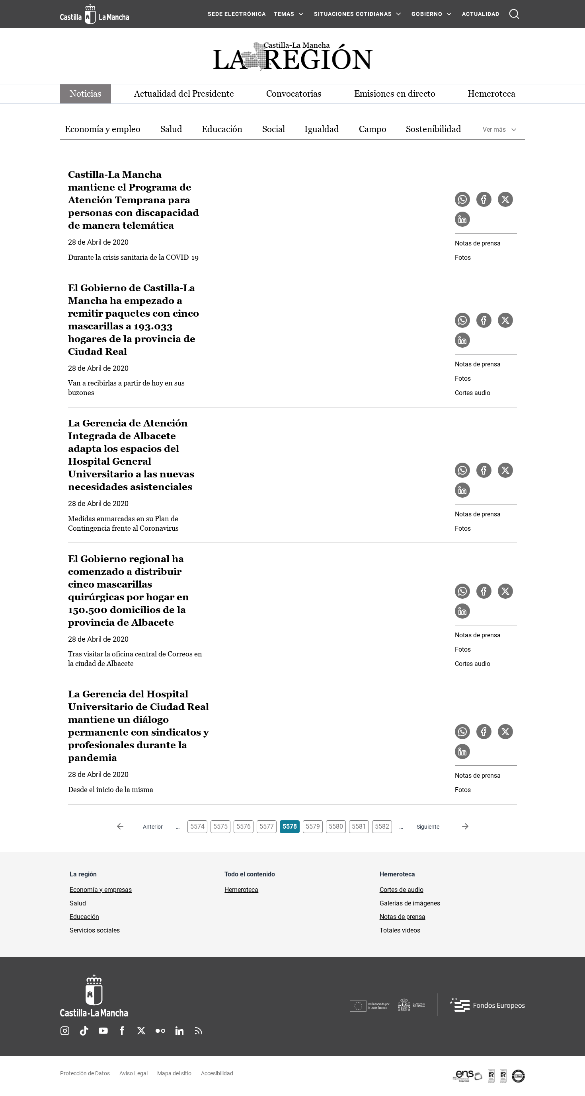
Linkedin (179, 1031)
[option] (102, 129)
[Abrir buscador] (514, 14)
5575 (220, 826)
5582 (382, 826)
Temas (284, 14)
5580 (336, 826)
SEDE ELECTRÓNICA (237, 14)
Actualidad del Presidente (184, 94)
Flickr (160, 1031)
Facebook (122, 1031)
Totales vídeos (400, 930)
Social (273, 129)
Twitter (141, 1031)
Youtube (103, 1031)
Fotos (463, 257)
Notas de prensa (478, 243)
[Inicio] (168, 995)
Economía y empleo (102, 129)
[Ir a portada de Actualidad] (292, 58)
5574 (197, 826)
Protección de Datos (85, 1073)
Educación (222, 129)
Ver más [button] (494, 129)
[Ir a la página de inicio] (94, 14)
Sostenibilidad (433, 129)
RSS (198, 1031)
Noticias (85, 94)
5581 (359, 826)
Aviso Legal (133, 1073)
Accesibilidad (217, 1073)
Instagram (64, 1031)
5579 (313, 826)
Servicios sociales (95, 930)
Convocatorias (294, 94)
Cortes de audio (401, 890)
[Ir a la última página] (459, 826)
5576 (243, 826)
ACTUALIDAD (480, 14)
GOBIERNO (427, 14)
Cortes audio (472, 393)
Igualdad (321, 129)
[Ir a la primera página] (126, 826)
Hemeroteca (491, 94)
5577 (266, 826)
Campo (372, 129)
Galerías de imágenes (410, 903)
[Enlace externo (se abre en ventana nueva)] (488, 1076)
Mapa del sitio (174, 1073)
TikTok (84, 1031)
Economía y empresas (101, 890)
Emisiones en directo (394, 94)
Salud (171, 129)
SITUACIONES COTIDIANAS (353, 14)
